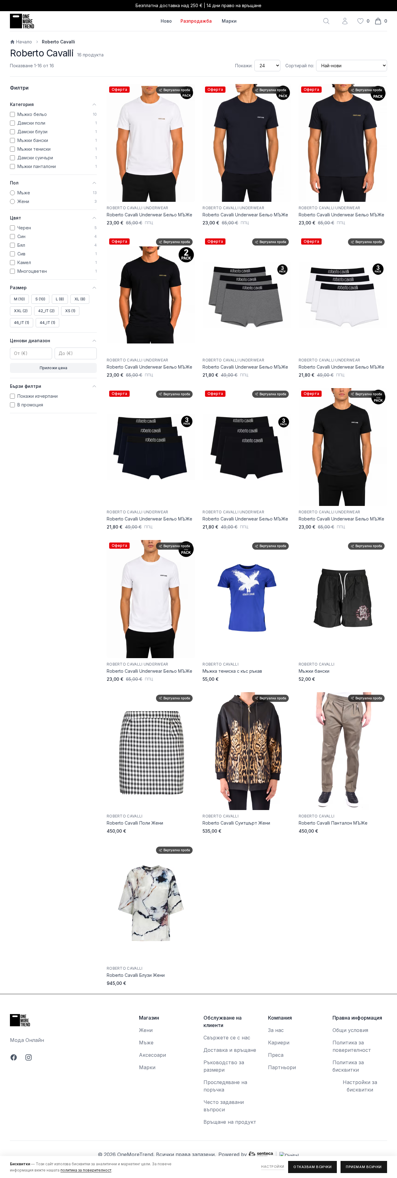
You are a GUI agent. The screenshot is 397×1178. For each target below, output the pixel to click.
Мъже (146, 1042)
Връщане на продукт (229, 1122)
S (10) (40, 299)
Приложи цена (53, 367)
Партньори (282, 1067)
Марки (229, 21)
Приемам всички (364, 1167)
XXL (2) (21, 310)
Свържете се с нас (226, 1037)
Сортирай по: (299, 65)
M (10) (19, 299)
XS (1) (70, 310)
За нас (276, 1030)
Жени (146, 1030)
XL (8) (79, 299)
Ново (166, 21)
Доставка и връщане (229, 1050)
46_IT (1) (21, 322)
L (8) (60, 299)
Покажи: (243, 65)
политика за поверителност (85, 1170)
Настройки (272, 1166)
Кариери (278, 1042)
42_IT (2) (46, 310)
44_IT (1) (47, 322)
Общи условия (350, 1030)
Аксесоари (152, 1055)
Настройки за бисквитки (360, 1086)
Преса (275, 1055)
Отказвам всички (312, 1167)
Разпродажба (196, 21)
